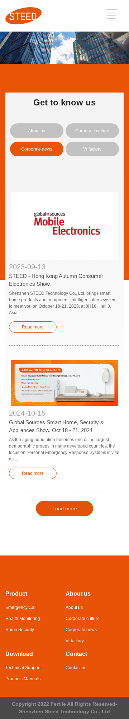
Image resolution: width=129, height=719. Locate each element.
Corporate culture (92, 130)
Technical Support (22, 667)
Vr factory (92, 149)
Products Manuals (22, 678)
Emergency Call (21, 607)
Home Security (19, 629)
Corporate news (36, 149)
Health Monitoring (22, 618)
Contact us (76, 667)
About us (36, 130)
